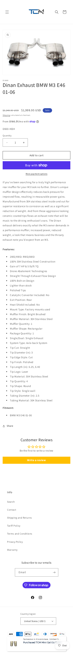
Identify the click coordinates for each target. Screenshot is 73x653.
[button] (7, 12)
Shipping (6, 115)
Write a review (36, 460)
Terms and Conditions (19, 533)
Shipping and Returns (19, 517)
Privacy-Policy (15, 541)
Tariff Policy (13, 525)
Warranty (12, 549)
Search (11, 501)
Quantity (7, 135)
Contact (11, 509)
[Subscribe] (54, 572)
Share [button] (10, 425)
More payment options (36, 173)
